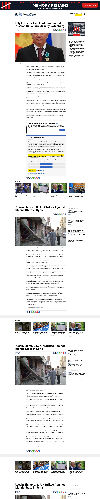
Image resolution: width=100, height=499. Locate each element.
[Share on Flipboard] (63, 30)
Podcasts (48, 18)
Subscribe (62, 129)
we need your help (31, 152)
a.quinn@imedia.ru (39, 307)
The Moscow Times (19, 29)
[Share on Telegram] (58, 30)
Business (32, 18)
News (18, 18)
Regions (28, 18)
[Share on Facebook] (54, 30)
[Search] (84, 19)
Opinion (37, 18)
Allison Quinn (18, 213)
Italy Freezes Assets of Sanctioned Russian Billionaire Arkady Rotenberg (39, 24)
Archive (52, 18)
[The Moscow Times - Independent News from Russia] (25, 14)
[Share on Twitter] (56, 30)
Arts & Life (42, 18)
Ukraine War (22, 18)
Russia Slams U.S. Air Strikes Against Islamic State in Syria (40, 208)
